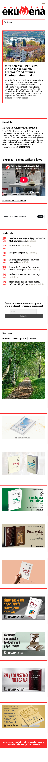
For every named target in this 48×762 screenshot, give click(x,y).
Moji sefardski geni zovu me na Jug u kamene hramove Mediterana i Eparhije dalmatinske (22, 70)
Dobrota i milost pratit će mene (19, 338)
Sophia (7, 333)
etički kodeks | (31, 742)
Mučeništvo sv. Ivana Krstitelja (24, 274)
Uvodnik (7, 122)
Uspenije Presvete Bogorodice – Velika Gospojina (25, 268)
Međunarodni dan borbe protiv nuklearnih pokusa (24, 283)
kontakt (18, 742)
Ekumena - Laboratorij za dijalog (22, 159)
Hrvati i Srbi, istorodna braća (19, 127)
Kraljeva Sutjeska (18, 252)
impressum (8, 742)
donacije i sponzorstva (29, 744)
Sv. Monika (14, 245)
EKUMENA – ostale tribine (14, 200)
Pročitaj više (23, 146)
